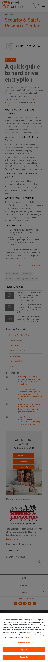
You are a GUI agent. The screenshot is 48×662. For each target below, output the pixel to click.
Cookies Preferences (24, 642)
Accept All (24, 657)
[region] (24, 637)
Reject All (24, 650)
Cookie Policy (29, 637)
